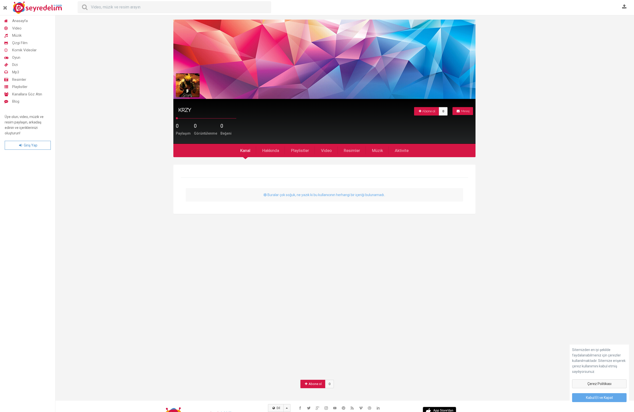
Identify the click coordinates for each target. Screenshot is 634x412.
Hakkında (270, 150)
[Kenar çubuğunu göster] (6, 5)
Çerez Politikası (599, 384)
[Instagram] (326, 408)
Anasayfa (20, 21)
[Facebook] (300, 408)
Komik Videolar (24, 50)
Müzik (17, 35)
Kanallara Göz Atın (27, 94)
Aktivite (402, 150)
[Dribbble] (369, 408)
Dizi (15, 64)
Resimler (19, 79)
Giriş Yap (30, 145)
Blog (15, 101)
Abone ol (428, 111)
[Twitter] (309, 408)
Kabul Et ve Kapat (599, 398)
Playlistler (19, 87)
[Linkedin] (378, 408)
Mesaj (465, 111)
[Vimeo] (361, 408)
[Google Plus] (317, 408)
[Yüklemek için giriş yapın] (624, 7)
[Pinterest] (343, 408)
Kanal (245, 150)
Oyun (16, 57)
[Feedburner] (352, 408)
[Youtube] (335, 408)
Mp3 (15, 72)
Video (17, 28)
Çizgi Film (19, 43)
